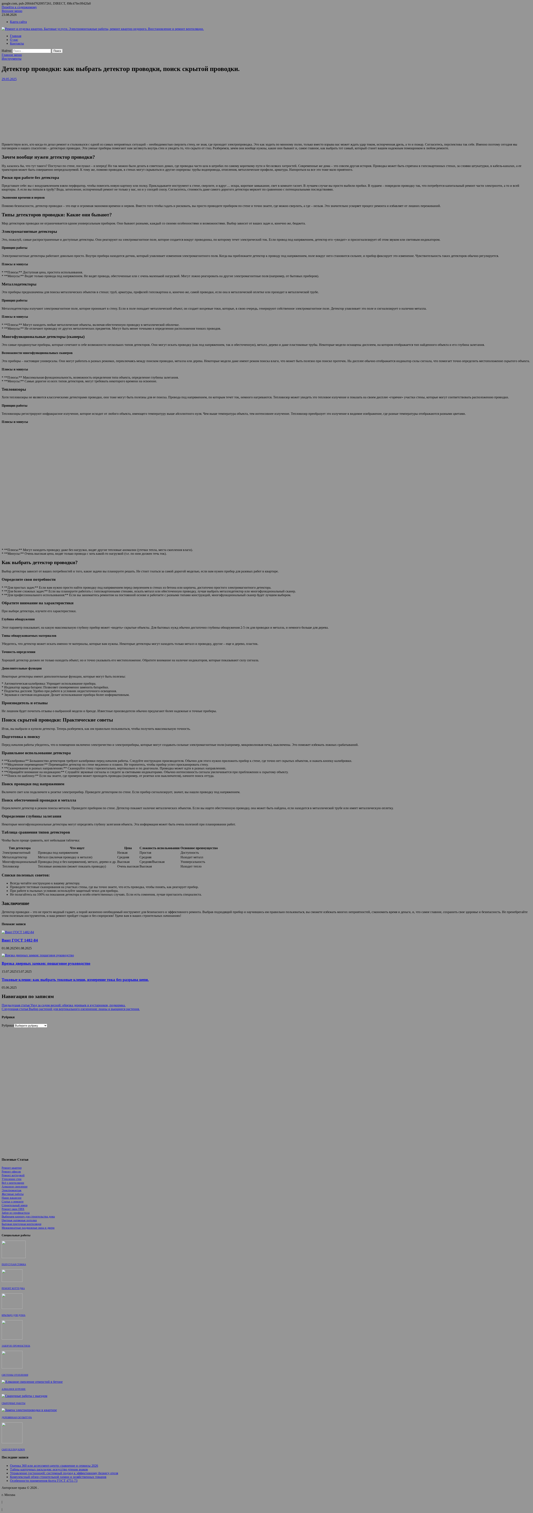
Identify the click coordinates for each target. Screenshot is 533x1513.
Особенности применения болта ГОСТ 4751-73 (43, 1480)
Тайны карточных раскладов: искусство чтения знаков (49, 1469)
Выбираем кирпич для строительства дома (28, 1216)
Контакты (17, 43)
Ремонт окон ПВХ (13, 1209)
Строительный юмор (14, 1205)
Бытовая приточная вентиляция (21, 1224)
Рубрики (8, 1025)
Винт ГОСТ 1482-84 (20, 940)
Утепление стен (11, 1179)
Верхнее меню (12, 11)
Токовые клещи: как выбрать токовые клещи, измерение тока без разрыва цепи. (75, 979)
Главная (15, 36)
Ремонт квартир (12, 1167)
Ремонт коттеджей (13, 1175)
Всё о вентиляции (13, 1182)
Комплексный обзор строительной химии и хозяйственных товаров (58, 1477)
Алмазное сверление (14, 1186)
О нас (14, 39)
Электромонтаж (11, 1190)
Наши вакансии (11, 1197)
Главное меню (12, 55)
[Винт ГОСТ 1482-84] (18, 932)
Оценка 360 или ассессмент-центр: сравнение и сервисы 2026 (54, 1465)
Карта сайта (18, 22)
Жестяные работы (13, 1194)
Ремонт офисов (11, 1171)
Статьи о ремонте (13, 1201)
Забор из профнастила (16, 1212)
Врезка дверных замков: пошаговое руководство (46, 963)
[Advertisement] (266, 110)
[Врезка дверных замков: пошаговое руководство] (38, 955)
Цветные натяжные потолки (19, 1220)
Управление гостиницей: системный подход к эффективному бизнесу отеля (64, 1473)
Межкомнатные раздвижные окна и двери (28, 1227)
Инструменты (11, 58)
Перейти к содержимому (19, 7)
